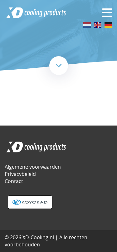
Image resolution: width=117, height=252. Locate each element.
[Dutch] (87, 24)
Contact (14, 181)
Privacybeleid (20, 173)
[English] (98, 24)
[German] (109, 24)
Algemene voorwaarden (33, 166)
